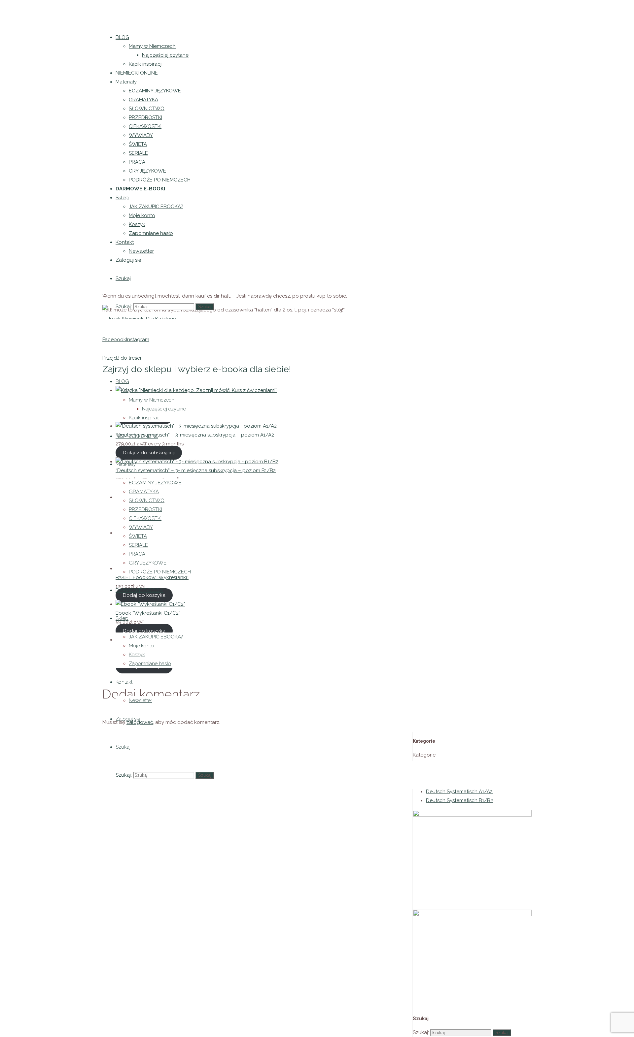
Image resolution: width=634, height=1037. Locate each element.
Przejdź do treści (121, 358)
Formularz (100, 86)
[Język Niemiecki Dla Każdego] (139, 311)
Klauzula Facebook (81, 72)
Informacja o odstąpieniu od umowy (42, 86)
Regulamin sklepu (21, 58)
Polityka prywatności (70, 58)
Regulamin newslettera (28, 72)
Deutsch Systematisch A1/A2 (459, 791)
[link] (123, 278)
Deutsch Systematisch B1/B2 (459, 800)
